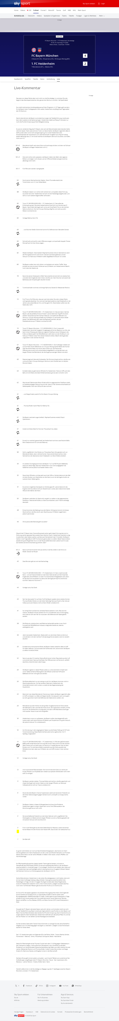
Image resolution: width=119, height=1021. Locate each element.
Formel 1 (43, 10)
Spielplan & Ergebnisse (52, 16)
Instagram (52, 986)
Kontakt (59, 1012)
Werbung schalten (43, 1000)
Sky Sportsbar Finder (67, 1000)
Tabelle (71, 16)
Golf (64, 10)
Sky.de (16, 997)
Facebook (29, 986)
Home (16, 10)
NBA (69, 10)
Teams (64, 16)
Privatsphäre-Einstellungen (73, 1012)
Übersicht (31, 16)
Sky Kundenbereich (67, 1003)
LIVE (29, 10)
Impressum (29, 1012)
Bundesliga (19, 16)
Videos (22, 10)
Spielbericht (18, 79)
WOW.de (16, 1000)
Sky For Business (43, 997)
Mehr (101, 16)
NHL (74, 10)
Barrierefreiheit (88, 1012)
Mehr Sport (82, 10)
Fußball (36, 10)
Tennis (58, 10)
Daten (42, 79)
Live (58, 79)
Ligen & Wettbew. (90, 16)
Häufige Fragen (19, 1012)
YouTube (65, 986)
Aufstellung (51, 79)
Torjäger (79, 16)
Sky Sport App (65, 997)
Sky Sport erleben (89, 4)
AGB (37, 1012)
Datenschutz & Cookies (48, 1012)
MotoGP (51, 10)
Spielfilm (28, 79)
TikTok (41, 986)
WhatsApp (78, 986)
